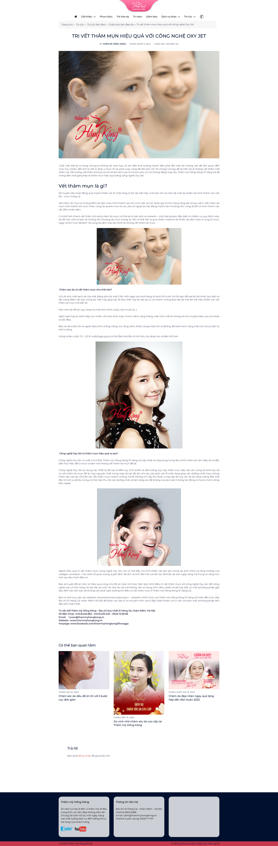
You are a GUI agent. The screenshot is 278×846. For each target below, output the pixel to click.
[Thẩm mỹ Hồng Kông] (139, 6)
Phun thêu (106, 16)
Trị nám (137, 16)
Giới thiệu (86, 16)
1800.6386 (130, 812)
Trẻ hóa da (123, 16)
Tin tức (188, 16)
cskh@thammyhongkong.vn (140, 815)
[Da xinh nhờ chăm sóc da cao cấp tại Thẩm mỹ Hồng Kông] (139, 682)
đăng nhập (84, 755)
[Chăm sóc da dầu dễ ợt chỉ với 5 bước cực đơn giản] (84, 670)
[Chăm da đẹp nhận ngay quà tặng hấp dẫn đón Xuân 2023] (194, 670)
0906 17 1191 (146, 818)
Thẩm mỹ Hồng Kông (114, 44)
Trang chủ (67, 24)
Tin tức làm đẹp (96, 24)
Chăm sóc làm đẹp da (121, 24)
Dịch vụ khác (169, 16)
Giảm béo (151, 16)
